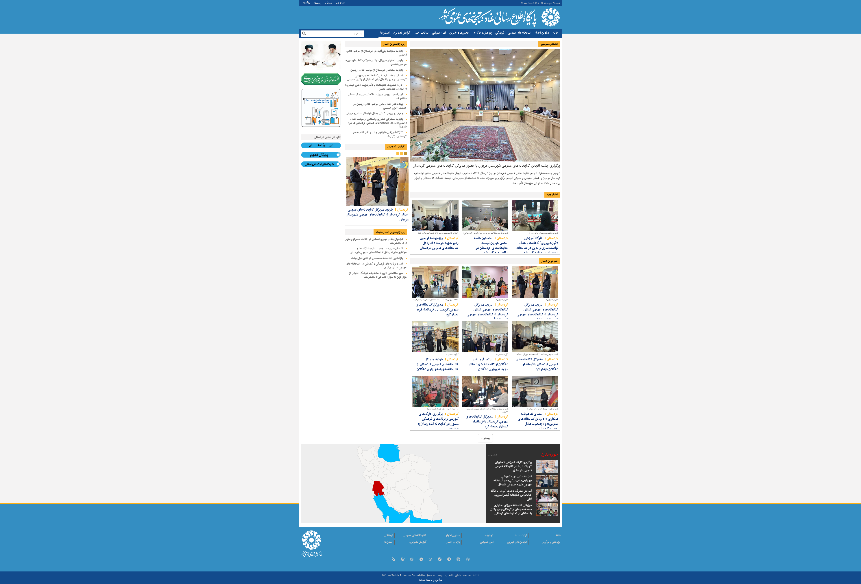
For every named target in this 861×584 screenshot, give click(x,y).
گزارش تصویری (402, 32)
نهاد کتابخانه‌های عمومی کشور (499, 17)
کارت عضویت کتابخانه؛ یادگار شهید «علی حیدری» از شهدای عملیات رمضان (376, 87)
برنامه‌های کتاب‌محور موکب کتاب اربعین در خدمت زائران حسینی (380, 106)
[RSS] (393, 559)
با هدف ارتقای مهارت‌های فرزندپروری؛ (543, 233)
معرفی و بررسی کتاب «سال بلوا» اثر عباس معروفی (374, 113)
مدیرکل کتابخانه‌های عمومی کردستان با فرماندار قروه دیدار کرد (437, 309)
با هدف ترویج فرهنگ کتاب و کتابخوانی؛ (542, 409)
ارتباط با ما (340, 3)
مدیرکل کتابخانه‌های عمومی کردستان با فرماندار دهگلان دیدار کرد (537, 364)
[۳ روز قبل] (435, 215)
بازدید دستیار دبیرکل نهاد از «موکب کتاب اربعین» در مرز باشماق (376, 62)
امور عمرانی (439, 32)
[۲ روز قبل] (535, 215)
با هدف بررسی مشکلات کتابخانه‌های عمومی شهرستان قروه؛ (436, 300)
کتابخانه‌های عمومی (519, 32)
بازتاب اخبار (421, 32)
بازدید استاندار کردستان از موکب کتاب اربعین (376, 70)
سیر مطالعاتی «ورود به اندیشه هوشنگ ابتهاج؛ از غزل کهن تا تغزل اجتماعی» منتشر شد (378, 275)
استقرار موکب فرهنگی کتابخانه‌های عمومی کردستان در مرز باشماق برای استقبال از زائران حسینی (377, 77)
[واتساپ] (430, 559)
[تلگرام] (421, 559)
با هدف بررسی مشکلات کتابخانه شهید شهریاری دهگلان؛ (536, 354)
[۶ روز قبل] (535, 391)
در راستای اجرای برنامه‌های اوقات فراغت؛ (443, 409)
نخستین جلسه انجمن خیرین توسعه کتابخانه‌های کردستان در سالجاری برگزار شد (491, 245)
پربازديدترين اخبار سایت (390, 232)
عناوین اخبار (542, 32)
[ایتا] (458, 559)
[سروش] (449, 559)
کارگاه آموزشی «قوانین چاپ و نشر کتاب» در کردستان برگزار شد (380, 134)
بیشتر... (492, 454)
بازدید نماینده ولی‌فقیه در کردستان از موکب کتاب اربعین (376, 53)
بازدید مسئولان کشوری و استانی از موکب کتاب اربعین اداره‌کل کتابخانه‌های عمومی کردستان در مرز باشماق (377, 123)
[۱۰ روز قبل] (485, 215)
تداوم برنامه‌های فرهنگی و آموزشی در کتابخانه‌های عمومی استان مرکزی (376, 265)
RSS (305, 3)
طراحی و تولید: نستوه (431, 579)
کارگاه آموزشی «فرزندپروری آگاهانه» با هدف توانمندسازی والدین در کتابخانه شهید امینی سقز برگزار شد (537, 245)
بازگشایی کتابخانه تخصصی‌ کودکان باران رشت (377, 258)
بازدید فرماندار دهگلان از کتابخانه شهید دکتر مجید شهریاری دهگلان (488, 364)
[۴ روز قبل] (485, 282)
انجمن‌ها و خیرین (459, 32)
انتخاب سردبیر (549, 44)
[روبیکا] (467, 559)
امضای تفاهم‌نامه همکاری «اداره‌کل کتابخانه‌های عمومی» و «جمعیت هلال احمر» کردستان (538, 421)
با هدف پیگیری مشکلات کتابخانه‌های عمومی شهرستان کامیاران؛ (487, 410)
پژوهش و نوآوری (482, 32)
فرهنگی (499, 32)
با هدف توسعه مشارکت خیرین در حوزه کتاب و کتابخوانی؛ (485, 233)
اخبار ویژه (552, 194)
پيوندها (317, 3)
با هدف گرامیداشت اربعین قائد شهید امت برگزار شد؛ (438, 233)
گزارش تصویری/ (552, 300)
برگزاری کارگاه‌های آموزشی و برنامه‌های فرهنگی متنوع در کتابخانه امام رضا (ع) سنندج (438, 421)
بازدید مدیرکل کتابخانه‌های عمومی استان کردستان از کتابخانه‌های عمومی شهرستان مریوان (537, 312)
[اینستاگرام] (411, 559)
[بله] (439, 559)
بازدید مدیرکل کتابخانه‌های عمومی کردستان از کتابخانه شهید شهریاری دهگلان (438, 364)
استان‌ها (384, 32)
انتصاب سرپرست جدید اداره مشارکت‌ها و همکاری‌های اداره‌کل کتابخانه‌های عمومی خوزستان (378, 250)
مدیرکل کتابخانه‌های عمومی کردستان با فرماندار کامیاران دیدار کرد (487, 421)
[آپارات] (402, 559)
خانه (555, 32)
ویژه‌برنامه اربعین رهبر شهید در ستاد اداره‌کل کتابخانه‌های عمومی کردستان (439, 243)
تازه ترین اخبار (549, 261)
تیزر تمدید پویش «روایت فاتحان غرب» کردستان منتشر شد (377, 96)
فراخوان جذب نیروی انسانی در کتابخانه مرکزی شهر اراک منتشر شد (376, 241)
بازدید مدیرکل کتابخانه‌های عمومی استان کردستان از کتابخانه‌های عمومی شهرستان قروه (487, 312)
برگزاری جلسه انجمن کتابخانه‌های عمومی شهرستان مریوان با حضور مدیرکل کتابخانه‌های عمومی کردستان (486, 165)
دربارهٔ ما (328, 3)
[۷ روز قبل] (485, 391)
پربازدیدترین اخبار (393, 44)
